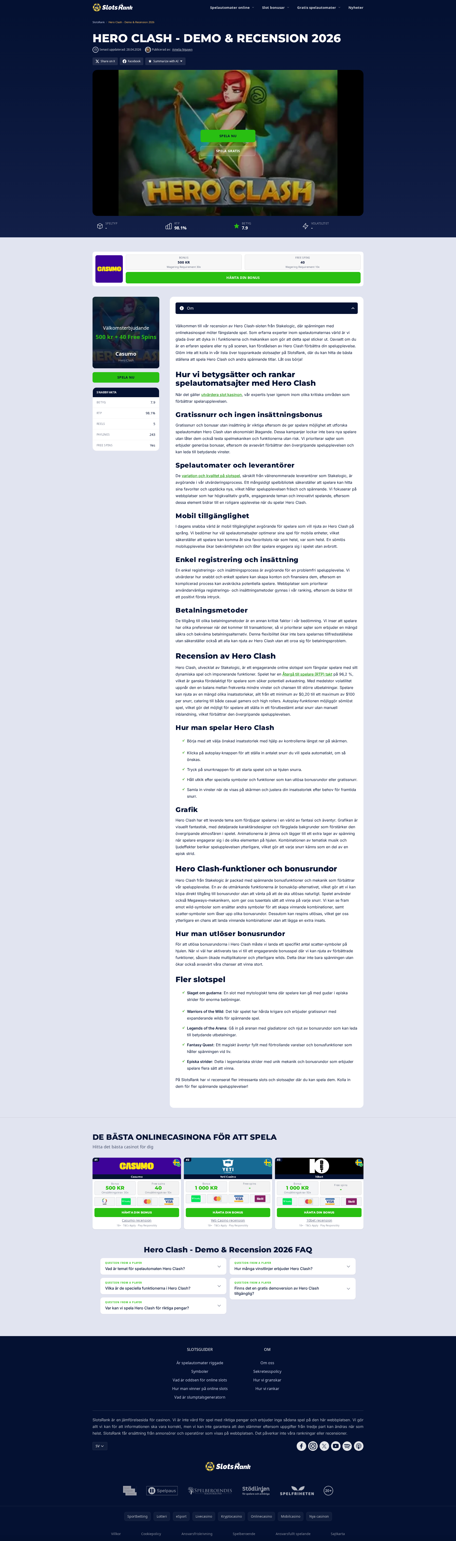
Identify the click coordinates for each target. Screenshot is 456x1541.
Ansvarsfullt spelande (293, 1533)
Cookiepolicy (151, 1533)
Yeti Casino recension (228, 1220)
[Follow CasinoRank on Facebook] (301, 1446)
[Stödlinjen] (256, 1490)
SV (97, 1446)
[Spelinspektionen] (130, 1490)
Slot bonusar (273, 7)
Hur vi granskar (267, 1380)
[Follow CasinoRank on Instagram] (313, 1446)
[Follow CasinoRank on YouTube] (336, 1446)
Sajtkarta (338, 1533)
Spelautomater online (230, 7)
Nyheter (355, 7)
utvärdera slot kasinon (221, 394)
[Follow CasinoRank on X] (324, 1446)
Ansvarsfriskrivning (196, 1533)
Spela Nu (228, 136)
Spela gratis (228, 151)
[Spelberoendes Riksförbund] (210, 1490)
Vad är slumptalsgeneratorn (199, 1397)
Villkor (116, 1533)
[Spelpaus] (162, 1490)
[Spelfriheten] (297, 1490)
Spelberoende (244, 1533)
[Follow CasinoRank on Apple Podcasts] (358, 1446)
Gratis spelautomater (316, 7)
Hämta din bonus (243, 277)
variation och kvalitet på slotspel (211, 475)
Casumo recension (136, 1220)
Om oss (267, 1362)
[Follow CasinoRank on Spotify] (347, 1446)
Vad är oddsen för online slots (200, 1380)
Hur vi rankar (267, 1388)
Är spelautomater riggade (199, 1362)
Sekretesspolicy (267, 1371)
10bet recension (319, 1220)
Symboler (199, 1371)
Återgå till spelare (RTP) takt (307, 674)
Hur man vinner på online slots (200, 1388)
